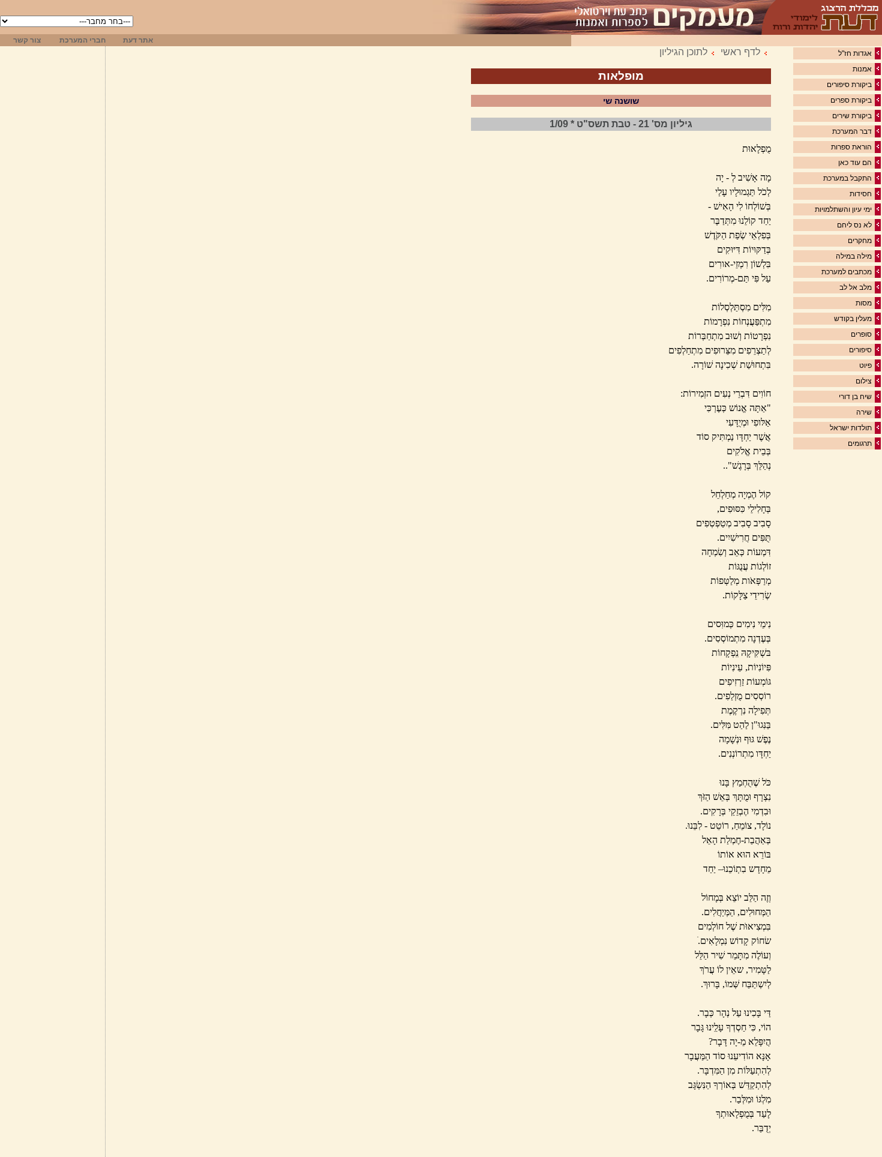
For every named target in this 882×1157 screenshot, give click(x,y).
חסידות (861, 194)
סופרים (861, 334)
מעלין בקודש (853, 318)
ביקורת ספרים (851, 100)
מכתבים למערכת (846, 272)
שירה (864, 412)
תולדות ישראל (851, 428)
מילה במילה (854, 256)
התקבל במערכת (847, 178)
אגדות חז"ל (855, 53)
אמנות (862, 69)
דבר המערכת (852, 131)
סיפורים (860, 350)
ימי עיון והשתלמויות (843, 209)
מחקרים (860, 240)
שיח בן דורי (855, 396)
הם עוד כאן (855, 162)
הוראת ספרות (851, 147)
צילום (864, 381)
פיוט (865, 365)
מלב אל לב (855, 287)
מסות (864, 303)
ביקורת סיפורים (849, 84)
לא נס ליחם (854, 225)
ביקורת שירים (852, 116)
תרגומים (860, 443)
